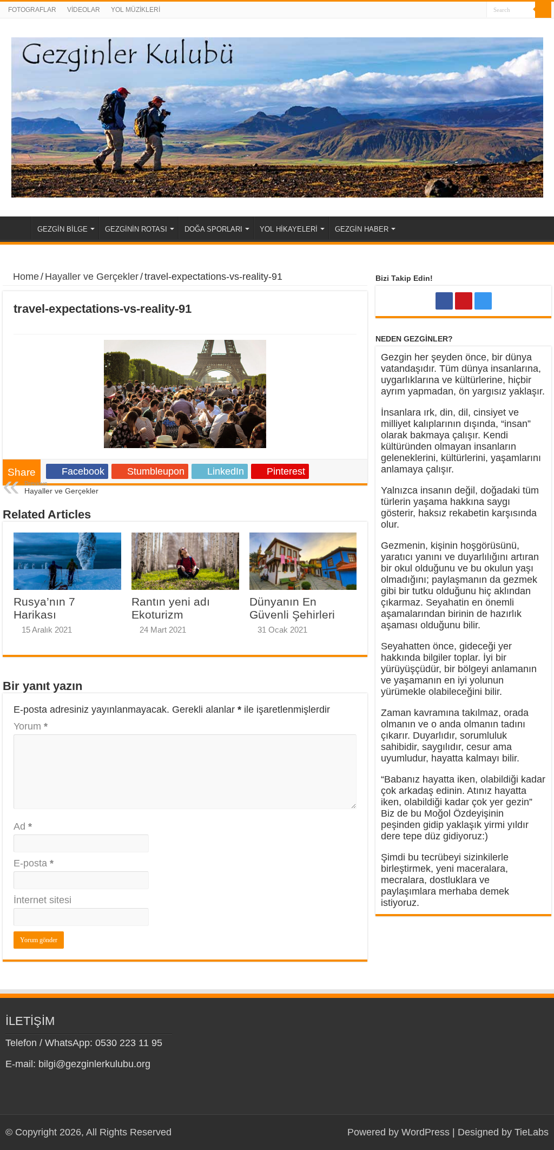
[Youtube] (468, 10)
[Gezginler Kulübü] (277, 117)
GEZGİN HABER (361, 229)
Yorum (31, 726)
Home (17, 227)
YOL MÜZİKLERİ (135, 10)
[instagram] (478, 10)
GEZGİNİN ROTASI (136, 229)
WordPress (425, 1132)
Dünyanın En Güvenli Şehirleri (292, 608)
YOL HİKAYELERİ (289, 229)
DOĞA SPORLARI (213, 229)
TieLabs (532, 1132)
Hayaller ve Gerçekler (91, 276)
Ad (23, 826)
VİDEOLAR (83, 10)
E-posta (34, 863)
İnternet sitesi (42, 900)
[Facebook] (458, 10)
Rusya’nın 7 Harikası (44, 608)
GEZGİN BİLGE (62, 229)
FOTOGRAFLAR (32, 10)
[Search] (543, 10)
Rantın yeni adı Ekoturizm (170, 608)
